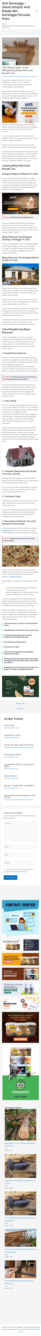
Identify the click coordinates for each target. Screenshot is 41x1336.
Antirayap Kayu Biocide (11, 747)
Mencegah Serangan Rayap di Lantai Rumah (19, 796)
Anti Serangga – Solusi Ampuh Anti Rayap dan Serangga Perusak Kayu (16, 11)
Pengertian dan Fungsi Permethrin (19, 745)
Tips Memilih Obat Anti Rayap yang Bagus (19, 765)
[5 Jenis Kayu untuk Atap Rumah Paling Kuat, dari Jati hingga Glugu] (20, 1238)
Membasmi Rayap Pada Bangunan (22, 217)
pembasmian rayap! (15, 576)
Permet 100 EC (10, 776)
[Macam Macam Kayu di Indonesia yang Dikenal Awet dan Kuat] (20, 1124)
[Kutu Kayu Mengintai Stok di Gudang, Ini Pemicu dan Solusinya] (20, 1203)
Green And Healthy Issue (23, 76)
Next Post (20, 708)
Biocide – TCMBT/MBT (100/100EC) (19, 786)
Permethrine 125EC (12, 735)
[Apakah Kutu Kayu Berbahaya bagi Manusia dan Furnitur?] (20, 1166)
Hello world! (9, 725)
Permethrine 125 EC (12, 755)
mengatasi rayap (7, 530)
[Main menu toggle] (37, 11)
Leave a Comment (8, 76)
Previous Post (20, 703)
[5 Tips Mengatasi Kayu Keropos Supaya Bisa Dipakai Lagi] (20, 1269)
